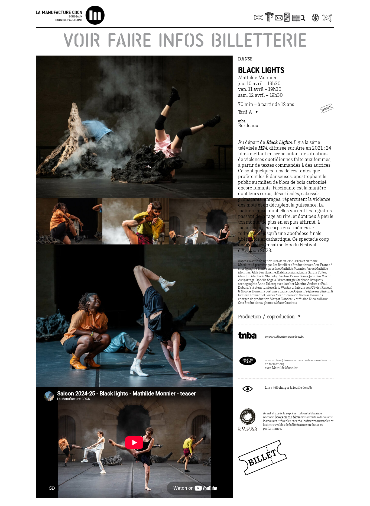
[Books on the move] (247, 410)
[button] (248, 112)
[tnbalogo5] (247, 333)
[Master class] (247, 357)
